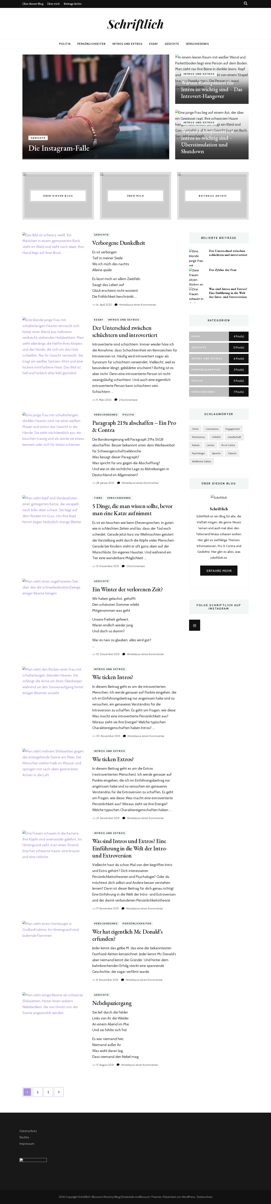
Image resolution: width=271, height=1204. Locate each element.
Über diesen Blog (32, 4)
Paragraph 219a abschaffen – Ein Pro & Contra (134, 426)
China (195, 428)
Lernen (210, 445)
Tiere (98, 497)
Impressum (26, 1144)
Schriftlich (135, 24)
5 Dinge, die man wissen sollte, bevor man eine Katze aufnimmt (132, 509)
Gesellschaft (234, 436)
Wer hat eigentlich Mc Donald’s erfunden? (127, 935)
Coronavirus (212, 428)
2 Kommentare (128, 400)
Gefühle (216, 436)
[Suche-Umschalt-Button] (245, 3)
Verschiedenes (197, 43)
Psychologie (198, 453)
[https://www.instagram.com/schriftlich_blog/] (194, 625)
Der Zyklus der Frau (222, 270)
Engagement (233, 428)
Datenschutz (28, 1131)
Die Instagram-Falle (58, 148)
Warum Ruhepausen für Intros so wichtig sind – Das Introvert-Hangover (211, 89)
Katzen (196, 445)
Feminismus (198, 436)
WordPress (188, 1197)
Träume (232, 453)
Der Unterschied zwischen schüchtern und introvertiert (124, 331)
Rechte (24, 1137)
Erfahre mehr (219, 571)
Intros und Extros (127, 43)
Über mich (53, 4)
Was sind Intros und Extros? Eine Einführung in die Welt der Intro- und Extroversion (129, 848)
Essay (153, 43)
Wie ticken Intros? (112, 677)
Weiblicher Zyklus (201, 461)
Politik (65, 43)
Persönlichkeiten (91, 43)
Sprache (216, 453)
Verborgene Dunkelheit (118, 243)
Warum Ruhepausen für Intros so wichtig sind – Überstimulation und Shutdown (207, 141)
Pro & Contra (228, 445)
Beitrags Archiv (73, 4)
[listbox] (135, 107)
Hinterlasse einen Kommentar (137, 304)
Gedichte (172, 43)
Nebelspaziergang (111, 1003)
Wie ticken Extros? (113, 759)
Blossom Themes (150, 1197)
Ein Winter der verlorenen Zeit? (127, 589)
